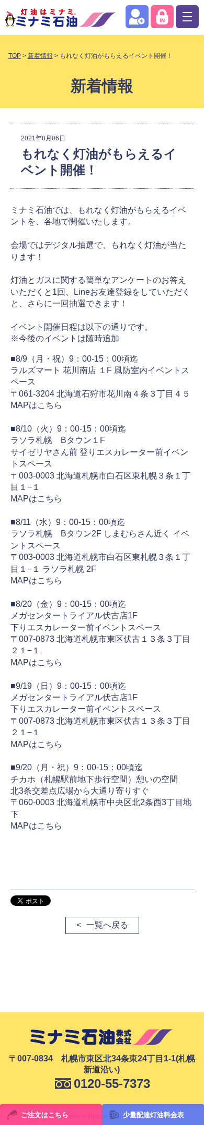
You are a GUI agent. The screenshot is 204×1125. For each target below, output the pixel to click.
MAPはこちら (36, 405)
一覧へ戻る (107, 924)
